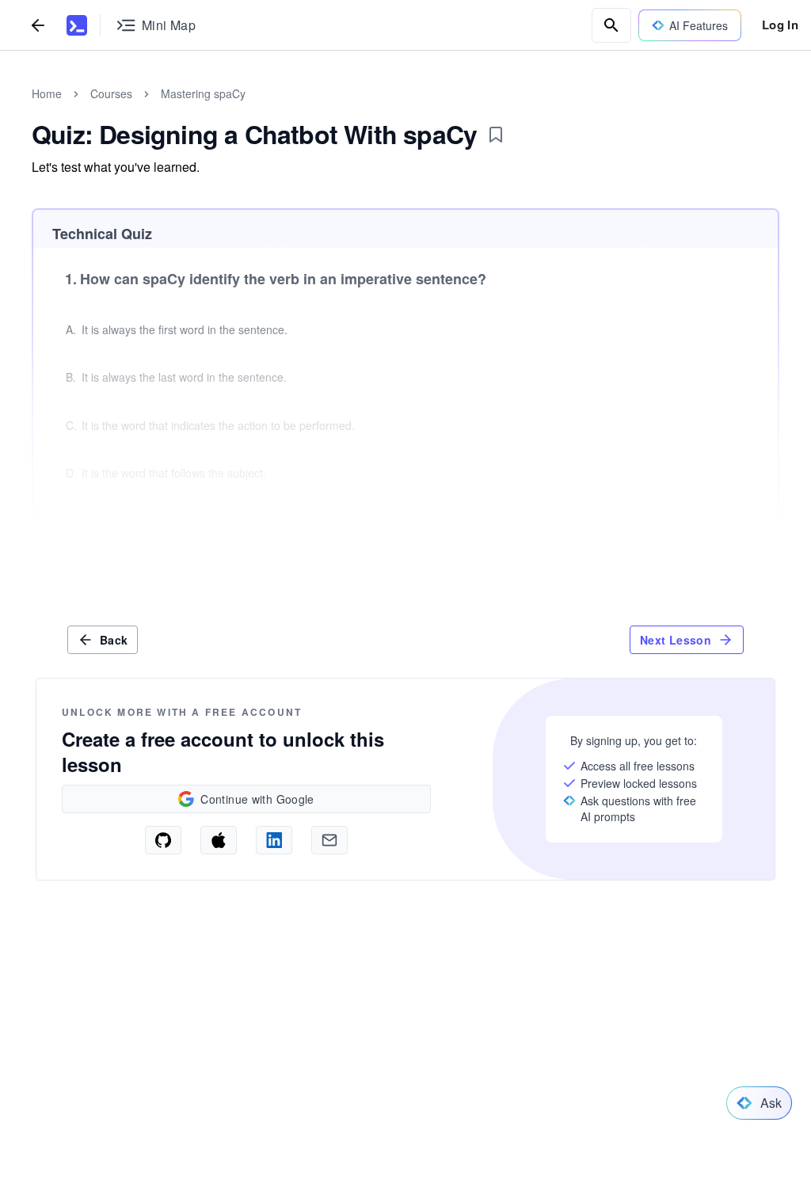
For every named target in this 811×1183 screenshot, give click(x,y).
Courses (111, 93)
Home (47, 93)
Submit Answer (714, 540)
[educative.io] (77, 25)
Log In (780, 24)
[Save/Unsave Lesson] (495, 134)
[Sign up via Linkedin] (274, 840)
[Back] (38, 25)
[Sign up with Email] (329, 840)
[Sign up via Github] (163, 840)
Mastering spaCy (203, 93)
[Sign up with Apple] (218, 840)
